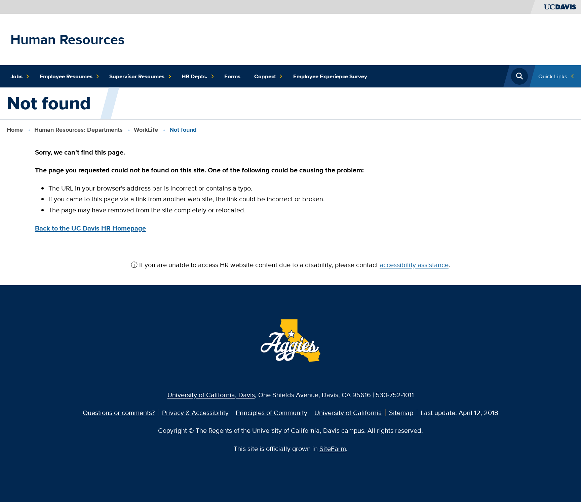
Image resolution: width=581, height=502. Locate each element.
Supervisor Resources (136, 76)
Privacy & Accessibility (195, 412)
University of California (348, 412)
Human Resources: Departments (78, 129)
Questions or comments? (119, 412)
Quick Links (552, 76)
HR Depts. (194, 76)
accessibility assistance (414, 264)
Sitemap (401, 412)
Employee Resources (66, 76)
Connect (265, 76)
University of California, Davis (211, 395)
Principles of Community (271, 412)
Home (15, 129)
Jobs (16, 76)
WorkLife (146, 129)
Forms (232, 76)
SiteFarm (332, 448)
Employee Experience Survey (330, 76)
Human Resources (67, 39)
